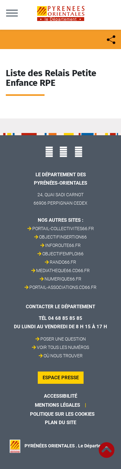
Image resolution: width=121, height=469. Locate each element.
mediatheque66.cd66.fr (63, 270)
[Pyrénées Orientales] (61, 13)
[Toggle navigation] (12, 12)
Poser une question (63, 339)
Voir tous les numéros (63, 347)
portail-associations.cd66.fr (62, 287)
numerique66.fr (63, 278)
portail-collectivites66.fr (63, 228)
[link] (106, 446)
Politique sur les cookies (62, 414)
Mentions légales (57, 405)
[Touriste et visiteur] (110, 39)
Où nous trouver (63, 355)
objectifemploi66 (63, 253)
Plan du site (60, 422)
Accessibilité (60, 396)
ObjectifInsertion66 (63, 237)
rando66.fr (63, 262)
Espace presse (61, 378)
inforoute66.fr (63, 245)
